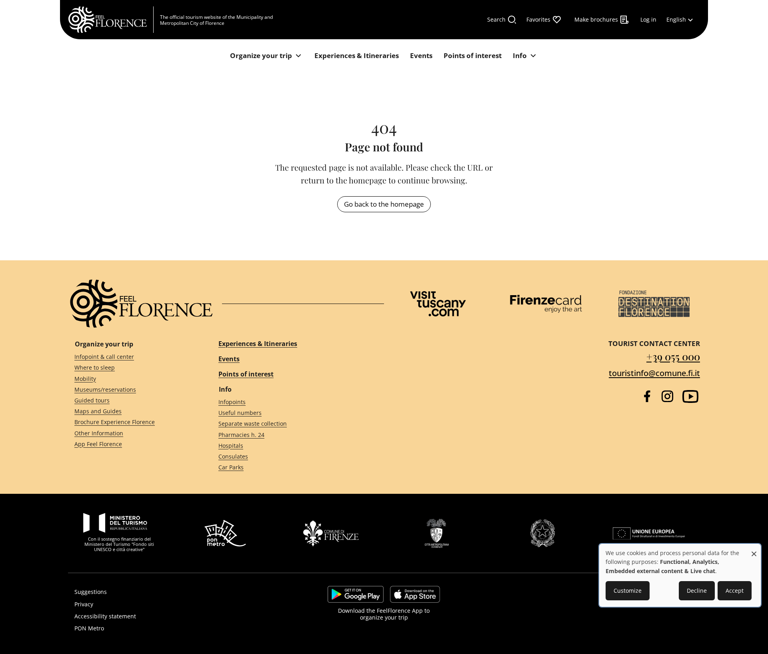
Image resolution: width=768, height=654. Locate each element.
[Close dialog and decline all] (754, 550)
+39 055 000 (673, 356)
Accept (735, 590)
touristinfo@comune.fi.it (654, 373)
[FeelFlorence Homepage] (111, 19)
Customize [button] (628, 590)
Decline (697, 590)
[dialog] (680, 575)
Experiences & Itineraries (257, 343)
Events (229, 358)
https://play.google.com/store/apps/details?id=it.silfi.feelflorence (356, 594)
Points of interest (246, 374)
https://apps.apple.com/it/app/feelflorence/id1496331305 (415, 594)
